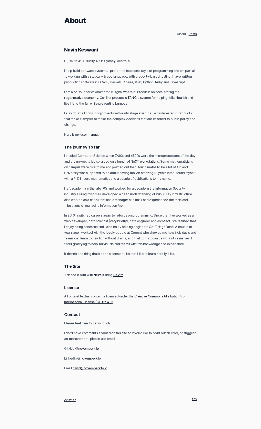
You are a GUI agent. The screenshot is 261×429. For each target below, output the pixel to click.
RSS (194, 399)
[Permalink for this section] (101, 50)
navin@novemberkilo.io (90, 368)
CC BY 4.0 (70, 400)
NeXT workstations (145, 161)
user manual (89, 134)
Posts (193, 34)
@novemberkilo (87, 348)
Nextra (118, 275)
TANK (131, 98)
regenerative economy (81, 98)
